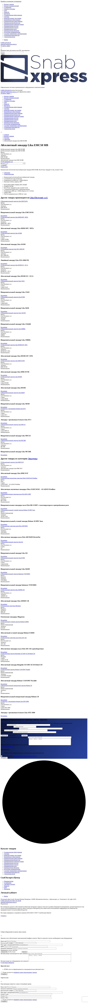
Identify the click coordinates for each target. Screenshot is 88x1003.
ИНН (2, 730)
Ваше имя (3, 725)
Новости (6, 12)
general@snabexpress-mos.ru (9, 44)
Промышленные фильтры (11, 30)
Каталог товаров (9, 4)
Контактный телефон (7, 726)
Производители (8, 881)
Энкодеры (7, 139)
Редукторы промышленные (12, 32)
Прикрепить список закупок (9, 734)
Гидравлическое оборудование (13, 15)
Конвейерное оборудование (12, 20)
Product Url (4, 996)
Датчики (6, 16)
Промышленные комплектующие (14, 24)
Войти (6, 40)
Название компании (6, 732)
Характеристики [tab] (9, 174)
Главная (6, 134)
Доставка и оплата (9, 884)
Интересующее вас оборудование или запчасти (14, 744)
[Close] (1, 935)
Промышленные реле (10, 29)
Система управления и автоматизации (15, 33)
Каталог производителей (11, 6)
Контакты (7, 13)
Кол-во (3, 163)
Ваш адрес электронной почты (10, 728)
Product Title (4, 998)
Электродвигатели (9, 37)
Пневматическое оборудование (13, 21)
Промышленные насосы (11, 27)
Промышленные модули (11, 26)
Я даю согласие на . (20, 756)
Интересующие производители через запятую (14, 737)
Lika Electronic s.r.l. (39, 198)
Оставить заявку (5, 46)
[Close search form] (1, 49)
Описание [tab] (7, 172)
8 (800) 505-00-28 (6, 42)
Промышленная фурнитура (12, 23)
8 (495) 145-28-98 (16, 901)
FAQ (5, 10)
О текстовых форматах (7, 746)
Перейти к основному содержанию (11, 1)
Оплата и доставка (9, 9)
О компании (7, 7)
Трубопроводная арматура (12, 35)
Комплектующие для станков (12, 18)
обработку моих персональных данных (25, 756)
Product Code (4, 994)
